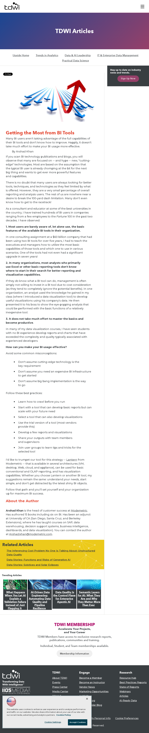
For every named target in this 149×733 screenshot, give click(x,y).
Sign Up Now (128, 78)
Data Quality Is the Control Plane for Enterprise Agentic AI (64, 597)
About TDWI (59, 678)
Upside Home (21, 55)
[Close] (87, 699)
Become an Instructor (92, 682)
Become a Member (90, 678)
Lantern (71, 459)
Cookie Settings (53, 722)
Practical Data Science (75, 60)
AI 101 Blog (85, 696)
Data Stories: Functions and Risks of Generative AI (38, 559)
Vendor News (87, 687)
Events (56, 682)
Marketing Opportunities (94, 691)
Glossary (84, 709)
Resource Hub (127, 678)
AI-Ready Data (128, 700)
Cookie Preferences (127, 718)
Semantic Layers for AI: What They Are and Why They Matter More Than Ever (89, 599)
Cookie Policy (63, 715)
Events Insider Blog (90, 705)
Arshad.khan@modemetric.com (30, 534)
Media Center (60, 691)
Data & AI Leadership (78, 55)
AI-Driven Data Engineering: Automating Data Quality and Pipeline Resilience (40, 600)
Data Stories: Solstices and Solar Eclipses (33, 564)
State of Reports (129, 687)
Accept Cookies (78, 722)
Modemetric (79, 510)
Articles (123, 696)
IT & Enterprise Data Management (117, 55)
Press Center (60, 687)
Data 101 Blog (87, 700)
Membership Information (74, 653)
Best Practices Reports (133, 682)
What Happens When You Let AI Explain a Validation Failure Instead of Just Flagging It (15, 600)
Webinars (125, 691)
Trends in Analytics (47, 55)
